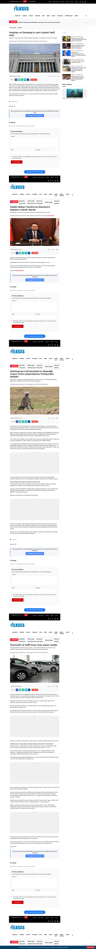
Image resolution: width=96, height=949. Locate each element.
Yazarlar (67, 1)
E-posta (38, 149)
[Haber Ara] (86, 16)
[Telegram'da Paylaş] (25, 79)
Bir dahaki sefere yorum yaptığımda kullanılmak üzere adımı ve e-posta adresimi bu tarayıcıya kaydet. (34, 157)
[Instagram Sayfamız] (80, 2)
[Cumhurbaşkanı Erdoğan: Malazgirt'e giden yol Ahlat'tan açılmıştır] (66, 46)
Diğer (76, 15)
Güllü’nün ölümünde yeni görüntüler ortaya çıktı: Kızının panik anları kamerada (22, 202)
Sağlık (53, 15)
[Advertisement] (61, 9)
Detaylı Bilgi (65, 947)
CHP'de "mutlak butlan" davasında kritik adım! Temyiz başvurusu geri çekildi (40, 202)
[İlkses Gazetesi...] (21, 8)
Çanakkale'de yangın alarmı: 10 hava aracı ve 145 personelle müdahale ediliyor (78, 69)
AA (46, 41)
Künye (71, 1)
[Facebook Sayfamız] (78, 2)
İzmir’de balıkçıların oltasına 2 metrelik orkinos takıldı (57, 202)
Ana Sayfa (13, 27)
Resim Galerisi (56, 1)
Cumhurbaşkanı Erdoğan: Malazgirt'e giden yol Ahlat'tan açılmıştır (78, 47)
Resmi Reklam (69, 15)
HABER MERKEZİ (50, 215)
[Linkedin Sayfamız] (55, 180)
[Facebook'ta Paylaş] (16, 79)
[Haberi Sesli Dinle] (49, 76)
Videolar (62, 1)
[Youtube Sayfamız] (85, 2)
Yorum (13, 136)
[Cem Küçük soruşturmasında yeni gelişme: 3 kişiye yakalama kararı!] (66, 53)
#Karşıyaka (14, 101)
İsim (12, 149)
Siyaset (31, 15)
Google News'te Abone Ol (35, 115)
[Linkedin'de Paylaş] (28, 79)
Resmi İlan (60, 15)
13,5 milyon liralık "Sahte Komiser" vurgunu (77, 61)
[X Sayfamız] (76, 2)
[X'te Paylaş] (19, 79)
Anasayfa (50, 1)
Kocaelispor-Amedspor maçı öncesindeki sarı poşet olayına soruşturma (78, 39)
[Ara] (84, 32)
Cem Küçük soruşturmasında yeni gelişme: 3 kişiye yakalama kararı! (78, 54)
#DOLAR (14, 539)
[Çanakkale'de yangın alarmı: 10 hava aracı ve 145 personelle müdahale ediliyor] (66, 68)
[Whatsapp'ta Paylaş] (22, 79)
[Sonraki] (86, 22)
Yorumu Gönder (16, 161)
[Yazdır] (58, 76)
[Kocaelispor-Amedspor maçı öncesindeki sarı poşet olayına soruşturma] (66, 39)
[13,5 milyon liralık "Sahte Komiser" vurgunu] (66, 62)
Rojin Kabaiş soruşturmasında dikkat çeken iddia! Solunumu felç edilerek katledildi (48, 22)
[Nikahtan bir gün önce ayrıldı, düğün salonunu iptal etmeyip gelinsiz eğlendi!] (66, 77)
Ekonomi (37, 15)
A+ (55, 76)
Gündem (24, 15)
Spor (43, 15)
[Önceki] (84, 22)
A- (52, 76)
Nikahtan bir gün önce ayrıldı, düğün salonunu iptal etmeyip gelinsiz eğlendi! (77, 78)
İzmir (48, 15)
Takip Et (34, 79)
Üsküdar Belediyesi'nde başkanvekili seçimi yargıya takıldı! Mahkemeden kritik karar (49, 202)
